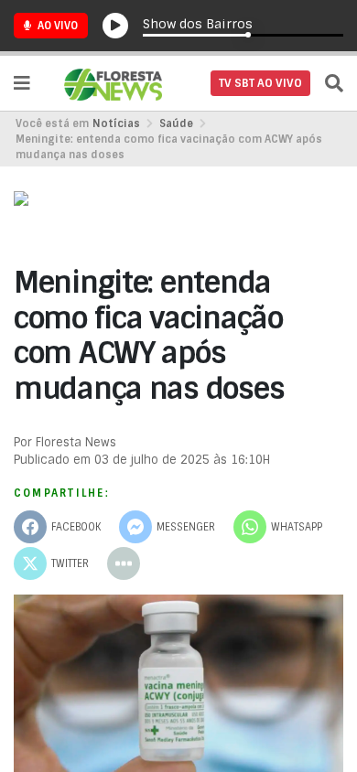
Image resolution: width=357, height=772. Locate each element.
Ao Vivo (56, 25)
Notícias (116, 123)
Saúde (176, 123)
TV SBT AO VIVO (260, 83)
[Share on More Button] (123, 563)
